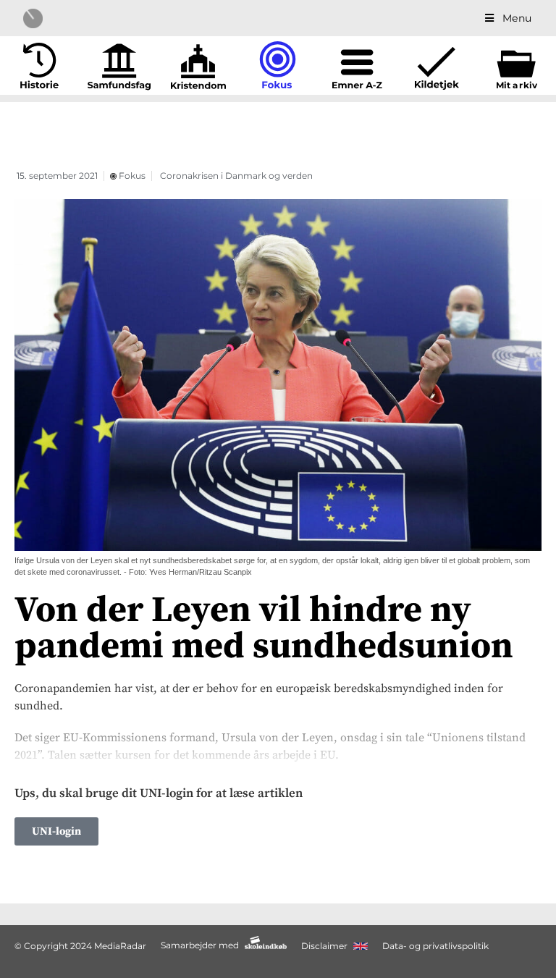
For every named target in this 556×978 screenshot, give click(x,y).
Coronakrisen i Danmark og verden (236, 175)
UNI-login (56, 831)
